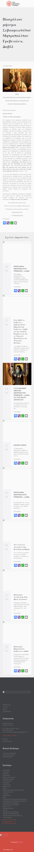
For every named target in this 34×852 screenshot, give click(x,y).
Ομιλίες (5, 788)
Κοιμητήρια (6, 782)
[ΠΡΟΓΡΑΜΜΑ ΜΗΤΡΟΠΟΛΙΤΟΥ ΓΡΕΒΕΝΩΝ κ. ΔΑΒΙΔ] (17, 252)
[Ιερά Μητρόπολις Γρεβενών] (18, 3)
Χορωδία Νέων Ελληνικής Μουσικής (12, 815)
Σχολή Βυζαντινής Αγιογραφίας (11, 803)
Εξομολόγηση (6, 775)
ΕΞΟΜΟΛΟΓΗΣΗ (20, 445)
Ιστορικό (5, 707)
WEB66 (20, 842)
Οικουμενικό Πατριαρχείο (9, 753)
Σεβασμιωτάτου (7, 795)
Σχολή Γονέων (6, 806)
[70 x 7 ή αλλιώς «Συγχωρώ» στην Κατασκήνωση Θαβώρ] (17, 530)
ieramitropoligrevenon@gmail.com (17, 732)
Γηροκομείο (6, 772)
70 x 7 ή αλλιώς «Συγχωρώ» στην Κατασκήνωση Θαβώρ (22, 547)
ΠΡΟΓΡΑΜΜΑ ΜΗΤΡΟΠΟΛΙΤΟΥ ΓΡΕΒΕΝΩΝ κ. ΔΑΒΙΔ (21, 268)
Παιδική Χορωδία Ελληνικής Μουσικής (13, 790)
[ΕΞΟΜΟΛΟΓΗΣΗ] (17, 431)
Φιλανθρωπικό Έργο (8, 808)
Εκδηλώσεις (6, 773)
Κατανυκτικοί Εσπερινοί (9, 777)
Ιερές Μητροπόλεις (8, 757)
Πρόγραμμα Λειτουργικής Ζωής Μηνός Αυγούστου (21, 597)
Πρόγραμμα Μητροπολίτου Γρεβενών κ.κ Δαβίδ (21, 648)
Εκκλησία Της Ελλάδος (9, 755)
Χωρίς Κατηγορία (7, 817)
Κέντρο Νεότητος (7, 741)
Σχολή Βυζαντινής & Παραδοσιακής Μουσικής (15, 799)
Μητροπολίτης (6, 704)
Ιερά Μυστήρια (7, 711)
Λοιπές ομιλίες (7, 784)
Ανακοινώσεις (6, 770)
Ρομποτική (5, 793)
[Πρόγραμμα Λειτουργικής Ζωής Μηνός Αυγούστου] (17, 580)
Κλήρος (5, 709)
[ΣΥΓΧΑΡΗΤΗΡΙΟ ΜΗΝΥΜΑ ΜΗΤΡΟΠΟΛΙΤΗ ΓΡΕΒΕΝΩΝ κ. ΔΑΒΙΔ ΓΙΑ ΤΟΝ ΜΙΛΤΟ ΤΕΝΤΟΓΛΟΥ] (17, 374)
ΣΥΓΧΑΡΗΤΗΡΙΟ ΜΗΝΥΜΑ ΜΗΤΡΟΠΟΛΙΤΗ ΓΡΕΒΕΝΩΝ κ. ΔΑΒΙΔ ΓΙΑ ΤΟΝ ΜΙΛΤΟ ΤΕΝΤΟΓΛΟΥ (21, 394)
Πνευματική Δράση (8, 792)
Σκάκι (4, 797)
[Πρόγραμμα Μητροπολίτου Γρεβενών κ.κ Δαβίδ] (17, 632)
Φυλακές (5, 739)
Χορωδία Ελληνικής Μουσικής (11, 812)
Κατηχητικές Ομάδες (8, 779)
